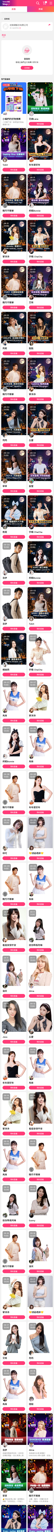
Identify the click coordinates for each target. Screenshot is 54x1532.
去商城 (27, 68)
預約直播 (40, 124)
